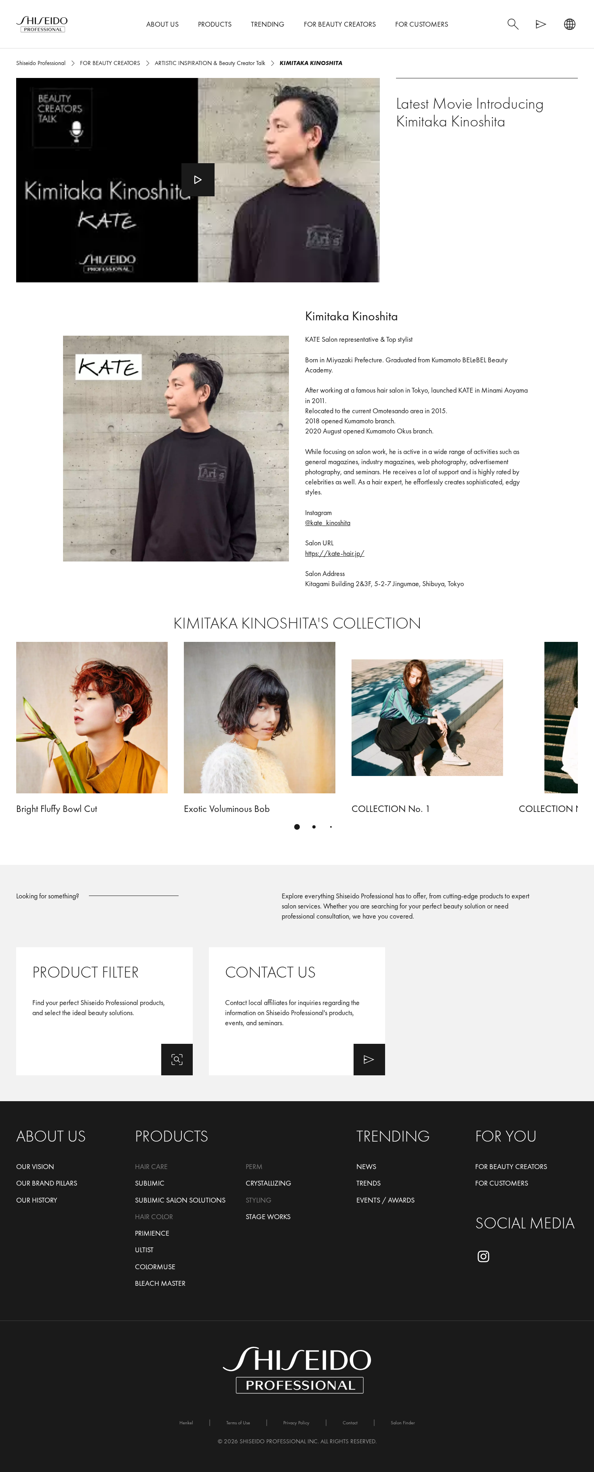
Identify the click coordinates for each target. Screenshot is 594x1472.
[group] (297, 740)
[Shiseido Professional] (41, 24)
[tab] (297, 827)
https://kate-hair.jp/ (334, 553)
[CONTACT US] (297, 1011)
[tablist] (297, 827)
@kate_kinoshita (327, 522)
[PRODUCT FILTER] (104, 1011)
